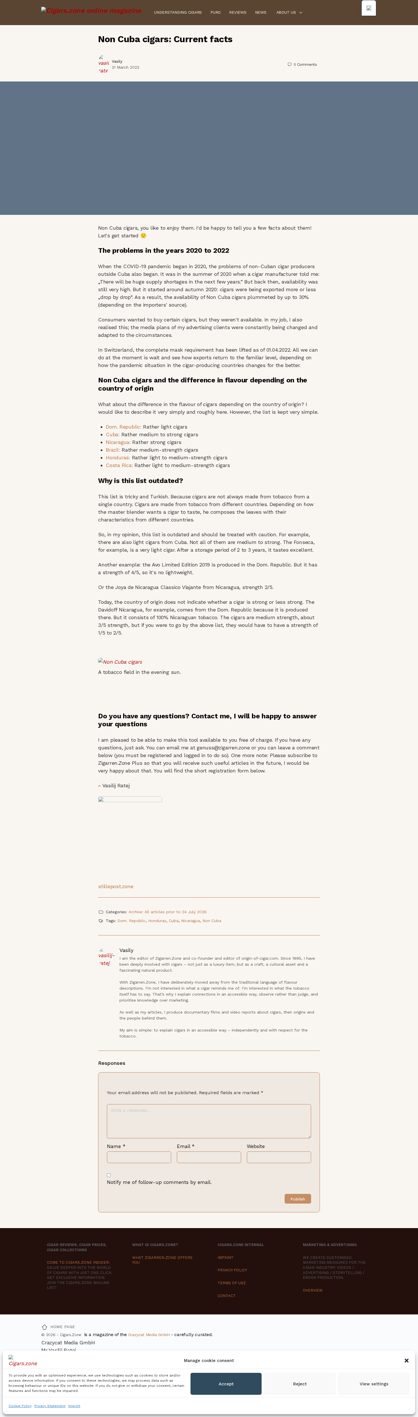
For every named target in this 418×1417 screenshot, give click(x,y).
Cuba (174, 920)
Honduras (157, 920)
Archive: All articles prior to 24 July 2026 (168, 912)
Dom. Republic (131, 920)
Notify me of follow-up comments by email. (159, 1182)
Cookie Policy (20, 1406)
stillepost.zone (115, 886)
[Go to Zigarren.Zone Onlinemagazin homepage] (91, 12)
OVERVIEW (313, 1290)
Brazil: (113, 450)
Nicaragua (190, 920)
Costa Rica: (119, 465)
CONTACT (227, 1296)
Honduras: (118, 457)
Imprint (74, 1406)
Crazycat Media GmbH (149, 1334)
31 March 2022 (125, 67)
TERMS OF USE (232, 1283)
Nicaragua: (118, 442)
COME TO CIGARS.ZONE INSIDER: (78, 1262)
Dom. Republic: (124, 427)
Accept (226, 1384)
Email (185, 1146)
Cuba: (113, 434)
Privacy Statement (49, 1406)
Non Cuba (211, 920)
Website (256, 1146)
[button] (406, 1360)
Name (116, 1146)
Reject (300, 1384)
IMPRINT (225, 1257)
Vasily (117, 61)
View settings (374, 1384)
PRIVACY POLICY (232, 1270)
